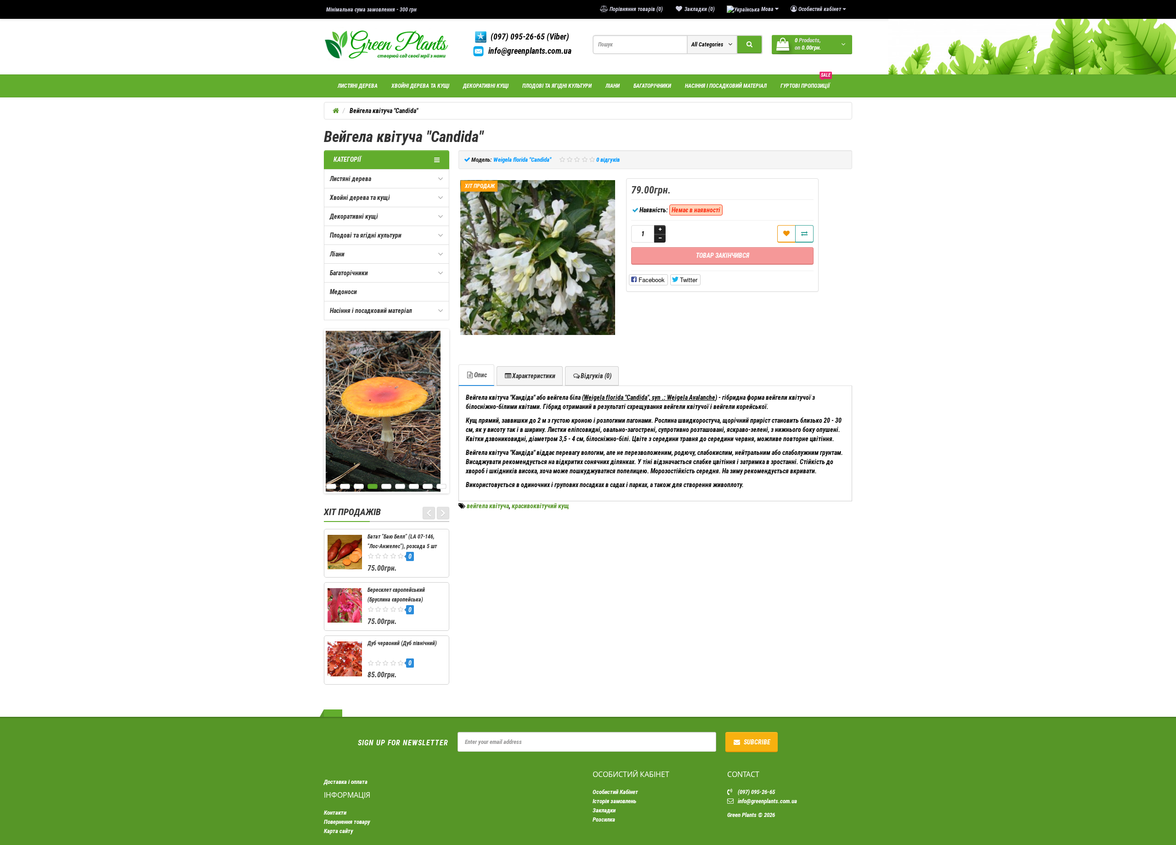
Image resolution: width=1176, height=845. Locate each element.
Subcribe (757, 742)
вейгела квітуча (488, 506)
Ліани (612, 85)
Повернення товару (347, 822)
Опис (480, 375)
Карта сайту (338, 831)
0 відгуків (608, 160)
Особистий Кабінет (615, 792)
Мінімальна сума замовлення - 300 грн (371, 9)
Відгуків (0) (596, 376)
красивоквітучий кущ (540, 506)
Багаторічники (652, 85)
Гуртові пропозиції (805, 82)
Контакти (335, 813)
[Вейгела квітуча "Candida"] (537, 257)
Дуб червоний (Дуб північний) (402, 643)
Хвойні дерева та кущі (420, 85)
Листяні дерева (358, 85)
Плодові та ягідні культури (557, 85)
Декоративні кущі (486, 85)
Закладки (604, 810)
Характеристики (533, 376)
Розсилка (604, 819)
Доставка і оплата (346, 782)
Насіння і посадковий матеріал (726, 85)
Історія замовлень (614, 801)
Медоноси (343, 292)
